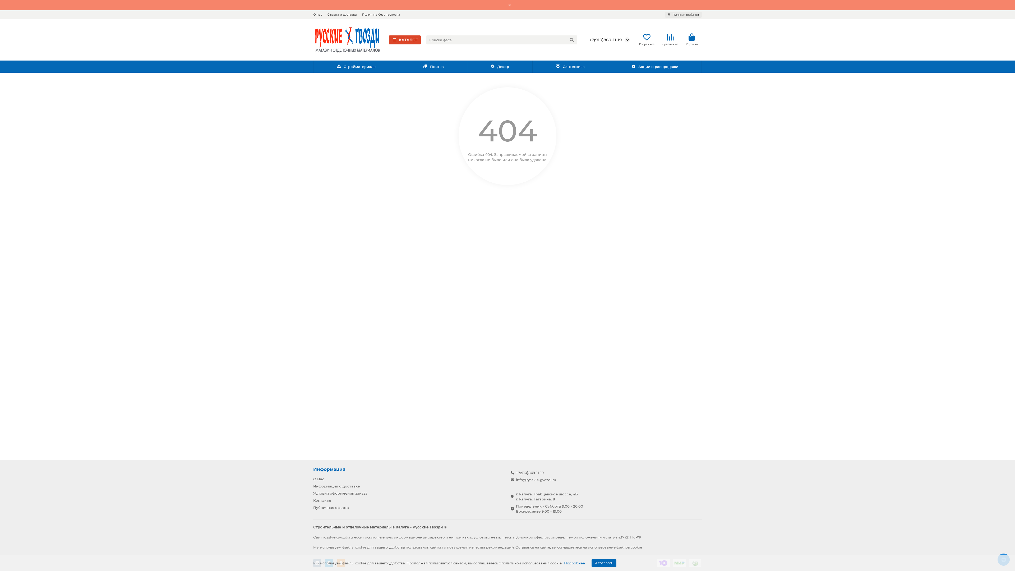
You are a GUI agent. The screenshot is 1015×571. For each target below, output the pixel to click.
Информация (329, 469)
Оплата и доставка (342, 14)
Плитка (437, 67)
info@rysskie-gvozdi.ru (536, 480)
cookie (360, 547)
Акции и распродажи (658, 67)
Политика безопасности (381, 14)
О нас (317, 14)
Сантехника (574, 67)
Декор (503, 67)
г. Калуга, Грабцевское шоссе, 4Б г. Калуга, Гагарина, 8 (547, 496)
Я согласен (604, 563)
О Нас (318, 479)
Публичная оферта (331, 507)
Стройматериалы (360, 67)
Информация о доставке (336, 486)
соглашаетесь (569, 547)
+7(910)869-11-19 (605, 39)
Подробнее (574, 563)
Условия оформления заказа (340, 493)
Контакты (322, 500)
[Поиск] (571, 40)
